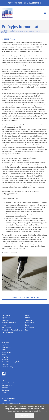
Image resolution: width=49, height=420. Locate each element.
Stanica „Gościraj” (7, 367)
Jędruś (4, 350)
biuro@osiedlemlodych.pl (14, 403)
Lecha (27, 315)
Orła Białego (29, 327)
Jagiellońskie (6, 318)
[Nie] (46, 412)
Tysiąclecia (28, 320)
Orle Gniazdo (6, 352)
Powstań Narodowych (9, 322)
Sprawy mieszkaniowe (9, 383)
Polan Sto (5, 357)
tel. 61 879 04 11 (7, 401)
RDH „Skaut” (6, 364)
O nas (4, 380)
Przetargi (5, 388)
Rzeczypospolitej (7, 332)
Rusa (26, 330)
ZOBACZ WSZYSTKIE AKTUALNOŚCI (25, 297)
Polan (27, 325)
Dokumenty (6, 390)
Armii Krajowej (6, 327)
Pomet (4, 325)
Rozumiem (24, 415)
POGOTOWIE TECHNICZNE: (18, 3)
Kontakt (4, 392)
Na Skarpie (5, 342)
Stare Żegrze (29, 322)
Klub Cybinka (6, 347)
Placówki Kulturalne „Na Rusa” (12, 362)
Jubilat (4, 354)
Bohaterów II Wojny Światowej (12, 330)
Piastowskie (6, 315)
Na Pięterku (5, 359)
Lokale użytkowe (7, 385)
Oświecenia (5, 320)
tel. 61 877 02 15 (35, 3)
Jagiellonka (5, 345)
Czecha (27, 318)
